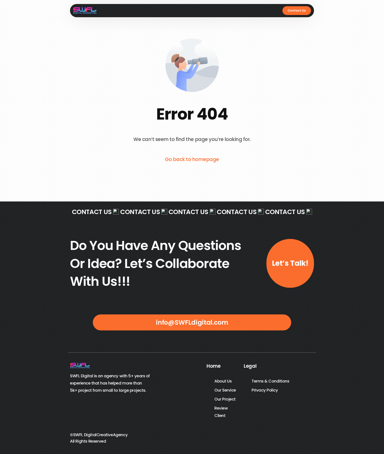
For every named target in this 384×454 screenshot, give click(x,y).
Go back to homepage (192, 159)
